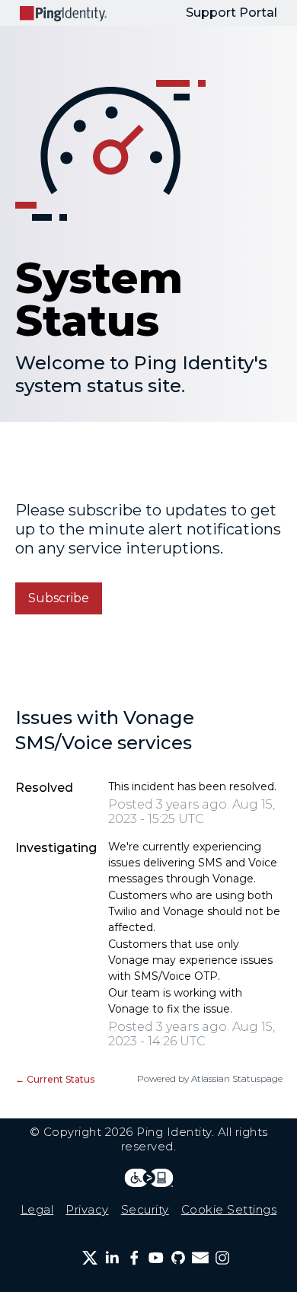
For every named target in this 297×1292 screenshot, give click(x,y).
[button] (58, 598)
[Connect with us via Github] (178, 1257)
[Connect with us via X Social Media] (89, 1257)
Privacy (87, 1209)
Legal (37, 1209)
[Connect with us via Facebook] (134, 1257)
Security (145, 1209)
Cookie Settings (229, 1209)
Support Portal (231, 12)
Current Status (54, 1079)
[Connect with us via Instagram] (222, 1257)
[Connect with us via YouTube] (156, 1257)
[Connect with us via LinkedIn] (112, 1257)
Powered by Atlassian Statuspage (210, 1078)
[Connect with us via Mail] (200, 1257)
